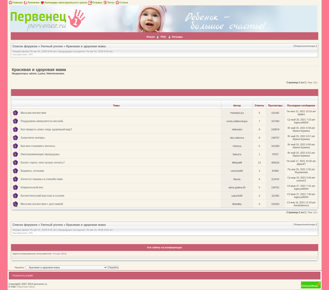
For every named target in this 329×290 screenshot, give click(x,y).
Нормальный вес (32, 187)
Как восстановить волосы (38, 146)
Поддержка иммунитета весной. (42, 121)
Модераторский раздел (305, 46)
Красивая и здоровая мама (86, 46)
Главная (17, 2)
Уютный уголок (52, 46)
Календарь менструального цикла (66, 2)
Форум (150, 36)
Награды (177, 36)
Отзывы (97, 2)
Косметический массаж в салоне (42, 195)
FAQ (163, 36)
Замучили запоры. (33, 137)
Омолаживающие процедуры (40, 154)
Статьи (124, 2)
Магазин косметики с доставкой (42, 204)
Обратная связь (26, 286)
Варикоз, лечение (32, 170)
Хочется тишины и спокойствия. (42, 179)
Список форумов (25, 46)
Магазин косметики (33, 112)
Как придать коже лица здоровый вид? (46, 129)
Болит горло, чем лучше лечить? (43, 162)
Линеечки (33, 2)
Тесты (110, 2)
